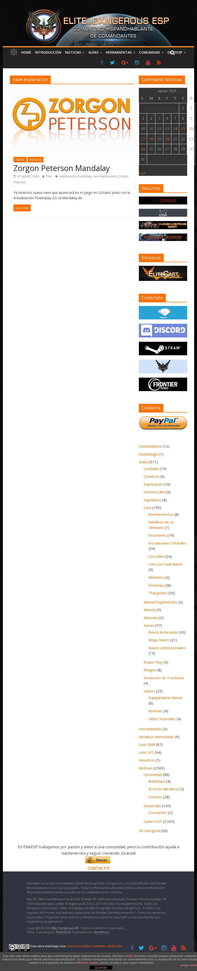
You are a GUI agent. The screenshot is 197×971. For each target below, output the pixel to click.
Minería (150, 609)
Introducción (48, 52)
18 (151, 139)
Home (26, 52)
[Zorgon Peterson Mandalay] (72, 90)
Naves (20, 160)
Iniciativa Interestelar (156, 736)
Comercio (151, 476)
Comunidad (149, 52)
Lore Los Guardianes (165, 564)
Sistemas (156, 585)
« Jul (142, 173)
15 (183, 129)
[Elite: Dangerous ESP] (98, 8)
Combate (151, 468)
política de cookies (86, 963)
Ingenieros (152, 499)
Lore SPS (146, 752)
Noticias (73, 52)
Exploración (153, 484)
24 (143, 149)
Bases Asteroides (163, 632)
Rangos (150, 669)
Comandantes (150, 446)
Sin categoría (149, 830)
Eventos (155, 796)
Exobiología (148, 454)
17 (143, 139)
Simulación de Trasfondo (164, 677)
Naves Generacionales (166, 647)
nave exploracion (105, 176)
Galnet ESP (153, 821)
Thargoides (157, 592)
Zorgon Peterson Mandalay (61, 168)
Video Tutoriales (162, 718)
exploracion (67, 176)
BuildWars (156, 781)
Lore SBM (147, 744)
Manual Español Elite (160, 602)
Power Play (153, 662)
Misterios (156, 577)
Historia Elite (154, 491)
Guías (93, 52)
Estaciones (157, 535)
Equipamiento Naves (165, 697)
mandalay (84, 176)
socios (129, 956)
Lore (147, 507)
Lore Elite (156, 556)
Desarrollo (152, 805)
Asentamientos (160, 514)
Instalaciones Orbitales (167, 543)
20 (167, 139)
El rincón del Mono (163, 789)
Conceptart (157, 812)
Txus (49, 176)
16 (191, 129)
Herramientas (119, 52)
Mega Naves (158, 639)
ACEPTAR (101, 967)
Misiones (151, 617)
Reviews (155, 710)
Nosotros (147, 760)
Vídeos (149, 691)
